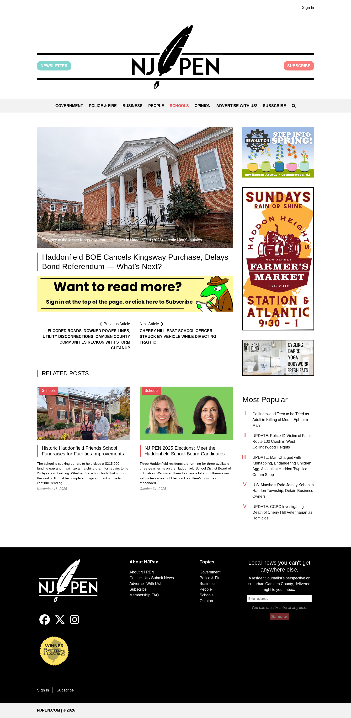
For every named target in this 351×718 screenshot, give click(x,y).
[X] (60, 623)
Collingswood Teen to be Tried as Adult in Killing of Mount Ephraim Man (280, 419)
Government (69, 106)
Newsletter (54, 66)
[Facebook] (44, 623)
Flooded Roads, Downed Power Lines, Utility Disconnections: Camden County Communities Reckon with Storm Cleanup (86, 339)
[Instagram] (74, 623)
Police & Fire (103, 106)
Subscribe (298, 66)
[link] (278, 152)
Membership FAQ (144, 595)
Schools (179, 106)
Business (132, 106)
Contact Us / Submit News (151, 578)
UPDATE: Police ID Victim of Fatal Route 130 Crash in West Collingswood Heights (281, 441)
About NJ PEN (141, 572)
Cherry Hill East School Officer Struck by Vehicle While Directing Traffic (178, 336)
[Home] (71, 586)
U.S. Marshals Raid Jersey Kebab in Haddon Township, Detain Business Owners (283, 490)
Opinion (203, 106)
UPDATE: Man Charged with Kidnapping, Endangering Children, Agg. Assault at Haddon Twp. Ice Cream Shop (282, 466)
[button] (175, 57)
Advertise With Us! (236, 106)
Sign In (308, 7)
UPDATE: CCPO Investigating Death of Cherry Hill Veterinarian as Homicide (282, 512)
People (156, 106)
